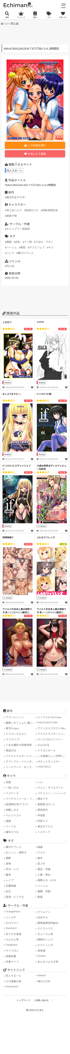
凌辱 (8, 863)
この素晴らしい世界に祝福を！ (52, 755)
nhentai (7, 382)
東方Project (12, 728)
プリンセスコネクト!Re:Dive (52, 728)
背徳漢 (41, 950)
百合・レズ (12, 869)
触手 (40, 858)
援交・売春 (43, 869)
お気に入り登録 (37, 153)
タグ (49, 17)
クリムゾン (43, 911)
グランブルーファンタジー (21, 761)
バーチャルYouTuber (49, 717)
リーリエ (11, 826)
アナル (41, 852)
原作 (35, 17)
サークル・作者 (18, 905)
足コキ (41, 863)
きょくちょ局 (45, 933)
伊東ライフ (12, 961)
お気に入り (63, 17)
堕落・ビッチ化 (15, 896)
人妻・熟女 (43, 874)
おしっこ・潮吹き (16, 852)
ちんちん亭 (12, 939)
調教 (8, 858)
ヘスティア (43, 831)
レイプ (10, 880)
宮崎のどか (32, 210)
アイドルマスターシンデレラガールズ (52, 733)
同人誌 (15, 23)
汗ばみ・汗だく (44, 241)
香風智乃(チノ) (46, 804)
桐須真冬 (42, 809)
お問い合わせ (42, 1000)
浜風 (8, 782)
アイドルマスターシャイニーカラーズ (21, 755)
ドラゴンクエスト (16, 733)
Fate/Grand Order (47, 722)
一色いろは (12, 787)
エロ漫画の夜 (13, 981)
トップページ (23, 1000)
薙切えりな (12, 831)
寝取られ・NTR (46, 880)
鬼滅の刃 (11, 750)
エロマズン (12, 922)
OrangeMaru (13, 911)
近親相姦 (11, 885)
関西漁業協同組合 (47, 922)
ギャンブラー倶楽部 (18, 228)
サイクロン (12, 950)
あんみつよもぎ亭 (47, 961)
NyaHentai (12, 986)
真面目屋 (11, 956)
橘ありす (42, 798)
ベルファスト (13, 815)
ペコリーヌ (12, 793)
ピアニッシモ (45, 945)
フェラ (10, 252)
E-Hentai (42, 526)
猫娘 (8, 820)
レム (40, 782)
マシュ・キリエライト (50, 787)
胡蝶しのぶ (12, 809)
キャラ (11, 776)
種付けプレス (25, 252)
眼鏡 (9, 241)
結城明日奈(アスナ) (17, 804)
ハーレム (11, 247)
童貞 (8, 874)
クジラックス (45, 928)
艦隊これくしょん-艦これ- (21, 722)
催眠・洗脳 (43, 891)
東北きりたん (45, 826)
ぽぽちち (42, 917)
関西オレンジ (45, 939)
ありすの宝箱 (13, 933)
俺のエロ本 (43, 981)
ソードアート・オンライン (21, 767)
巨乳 (17, 241)
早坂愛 (41, 815)
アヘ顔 (28, 241)
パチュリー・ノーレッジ (51, 793)
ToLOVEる (43, 744)
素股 (23, 247)
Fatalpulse (11, 944)
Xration (41, 955)
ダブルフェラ (37, 247)
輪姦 (40, 846)
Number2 (11, 927)
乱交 (8, 891)
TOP (6, 23)
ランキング (21, 17)
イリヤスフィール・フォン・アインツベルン (21, 798)
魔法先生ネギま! (15, 197)
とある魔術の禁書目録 (19, 744)
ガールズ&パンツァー (50, 739)
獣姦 (40, 896)
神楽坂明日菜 (50, 210)
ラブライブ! (13, 739)
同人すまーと (14, 170)
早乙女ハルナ (14, 210)
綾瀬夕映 (11, 215)
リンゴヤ (11, 917)
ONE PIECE (44, 766)
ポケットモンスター (49, 761)
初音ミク (42, 820)
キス (51, 247)
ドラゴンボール (46, 750)
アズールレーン (15, 717)
